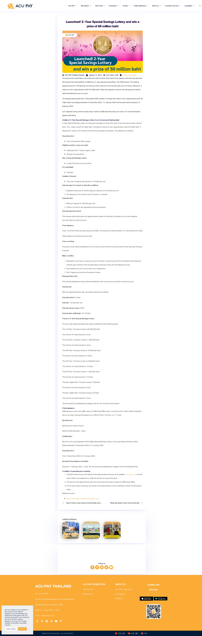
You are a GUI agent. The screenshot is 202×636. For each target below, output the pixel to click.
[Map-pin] (61, 621)
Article (125, 6)
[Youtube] (111, 567)
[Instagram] (97, 567)
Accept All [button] (22, 629)
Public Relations (140, 6)
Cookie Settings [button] (11, 629)
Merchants (85, 6)
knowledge (132, 75)
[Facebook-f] (92, 567)
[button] (199, 5)
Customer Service (171, 6)
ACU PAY (71, 6)
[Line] (102, 567)
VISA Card (99, 6)
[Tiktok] (106, 567)
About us (155, 6)
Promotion (113, 6)
